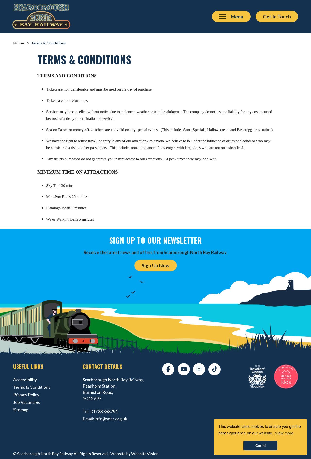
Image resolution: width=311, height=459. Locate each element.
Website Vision (144, 453)
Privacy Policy (26, 394)
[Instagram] (199, 369)
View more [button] (284, 433)
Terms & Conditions (31, 387)
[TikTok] (214, 369)
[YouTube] (184, 369)
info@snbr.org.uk (111, 418)
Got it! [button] (260, 446)
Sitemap (20, 409)
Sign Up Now (156, 265)
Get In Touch (277, 16)
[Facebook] (168, 369)
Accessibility (25, 379)
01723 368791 (104, 411)
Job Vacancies (26, 402)
